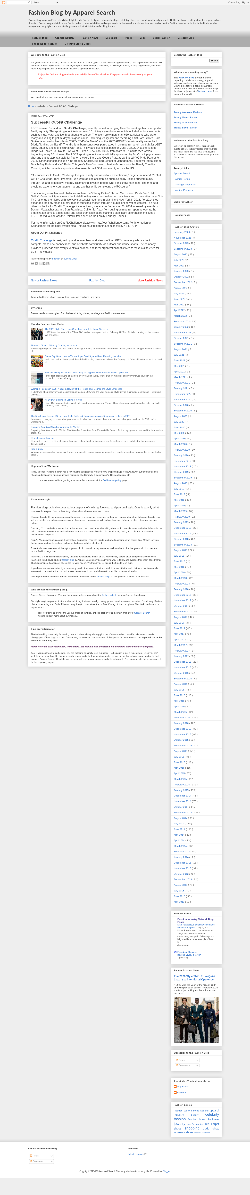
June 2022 (180, 299)
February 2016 (182, 717)
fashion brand (197, 1119)
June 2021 (180, 360)
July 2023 (179, 260)
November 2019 (183, 466)
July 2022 (179, 293)
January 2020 (181, 455)
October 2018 (181, 539)
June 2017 (180, 628)
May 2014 (179, 834)
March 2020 (180, 444)
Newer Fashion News (44, 280)
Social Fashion (161, 37)
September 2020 (183, 410)
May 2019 (179, 500)
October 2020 (181, 405)
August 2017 (181, 617)
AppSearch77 (184, 1086)
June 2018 (180, 561)
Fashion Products (183, 190)
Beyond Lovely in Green (189, 955)
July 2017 (179, 622)
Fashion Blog (40, 37)
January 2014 (181, 857)
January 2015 (181, 790)
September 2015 (183, 745)
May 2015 (179, 767)
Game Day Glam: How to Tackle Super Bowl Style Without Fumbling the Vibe (83, 356)
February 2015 (182, 784)
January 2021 (181, 388)
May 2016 (179, 701)
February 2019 (182, 516)
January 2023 (181, 271)
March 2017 (180, 645)
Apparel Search (182, 173)
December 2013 (183, 862)
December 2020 (183, 394)
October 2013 (181, 874)
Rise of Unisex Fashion (42, 438)
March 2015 (180, 779)
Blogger (166, 1171)
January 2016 (181, 723)
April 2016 (179, 706)
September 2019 (183, 477)
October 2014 (181, 807)
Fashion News (90, 37)
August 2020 (181, 416)
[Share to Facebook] (44, 263)
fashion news (205, 91)
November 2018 (183, 533)
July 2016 (179, 689)
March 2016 (180, 712)
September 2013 (183, 879)
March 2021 (180, 377)
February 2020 (182, 449)
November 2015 (183, 734)
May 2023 (179, 265)
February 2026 (182, 232)
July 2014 (179, 823)
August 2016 (181, 684)
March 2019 (180, 511)
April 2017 (179, 639)
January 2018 (181, 589)
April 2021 (179, 371)
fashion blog (68, 560)
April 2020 (179, 438)
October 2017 (181, 606)
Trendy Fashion (188, 112)
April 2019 (179, 505)
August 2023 (181, 254)
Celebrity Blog (186, 37)
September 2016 (183, 678)
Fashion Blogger (187, 952)
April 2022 (179, 310)
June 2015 (180, 762)
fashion (180, 1119)
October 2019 (181, 472)
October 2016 (181, 673)
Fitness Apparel (200, 1110)
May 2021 (179, 366)
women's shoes (183, 1132)
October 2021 (181, 338)
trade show (211, 1128)
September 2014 (183, 812)
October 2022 (181, 276)
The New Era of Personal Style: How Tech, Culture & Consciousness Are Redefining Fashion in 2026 (80, 416)
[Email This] (32, 263)
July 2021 (179, 354)
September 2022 (183, 282)
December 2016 (183, 661)
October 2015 (181, 739)
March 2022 (180, 315)
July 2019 (179, 488)
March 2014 (180, 846)
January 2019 (181, 522)
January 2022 (181, 327)
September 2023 (183, 248)
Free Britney (37, 449)
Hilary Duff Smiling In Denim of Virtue (63, 400)
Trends (128, 37)
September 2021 (183, 343)
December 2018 (183, 527)
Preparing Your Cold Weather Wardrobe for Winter (55, 427)
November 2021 (183, 332)
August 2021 (181, 349)
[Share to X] (40, 263)
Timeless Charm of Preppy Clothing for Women (54, 345)
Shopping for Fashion (44, 43)
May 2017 (179, 633)
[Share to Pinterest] (48, 263)
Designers (111, 37)
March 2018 (180, 578)
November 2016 (183, 667)
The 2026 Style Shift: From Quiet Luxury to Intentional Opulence (76, 329)
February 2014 (182, 851)
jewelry (179, 1123)
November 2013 (183, 868)
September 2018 (183, 544)
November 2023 (183, 237)
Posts (181, 1060)
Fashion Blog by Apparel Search (71, 13)
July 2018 (179, 555)
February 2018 (182, 583)
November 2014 (183, 801)
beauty (194, 1114)
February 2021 (182, 382)
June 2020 (180, 427)
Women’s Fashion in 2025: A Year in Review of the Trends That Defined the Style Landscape (76, 389)
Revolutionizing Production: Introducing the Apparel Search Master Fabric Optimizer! (86, 372)
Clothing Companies (185, 184)
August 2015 (181, 751)
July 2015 (179, 756)
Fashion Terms (182, 178)
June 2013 (180, 896)
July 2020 (179, 421)
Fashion (181, 1092)
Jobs (143, 37)
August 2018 (181, 550)
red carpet (212, 1124)
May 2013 (179, 901)
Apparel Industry (64, 37)
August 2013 (181, 885)
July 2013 (179, 890)
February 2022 (182, 321)
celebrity (212, 1114)
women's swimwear (202, 1133)
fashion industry (110, 595)
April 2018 (179, 572)
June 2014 (180, 829)
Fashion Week (182, 1110)
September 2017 (183, 611)
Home (31, 106)
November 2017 (183, 600)
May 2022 (179, 304)
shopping (192, 1128)
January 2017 (181, 656)
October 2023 (181, 243)
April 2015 (179, 773)
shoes (177, 1128)
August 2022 (181, 288)
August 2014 (181, 818)
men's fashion (195, 1124)
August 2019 (181, 483)
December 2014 (183, 795)
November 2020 (183, 399)
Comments (184, 1065)
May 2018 (179, 567)
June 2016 (180, 695)
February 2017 (182, 650)
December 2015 (183, 728)
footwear (213, 1119)
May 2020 (179, 433)
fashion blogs (103, 576)
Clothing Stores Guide (78, 43)
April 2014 (179, 840)
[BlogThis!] (36, 263)
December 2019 (183, 461)
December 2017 (183, 595)
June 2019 (180, 494)
